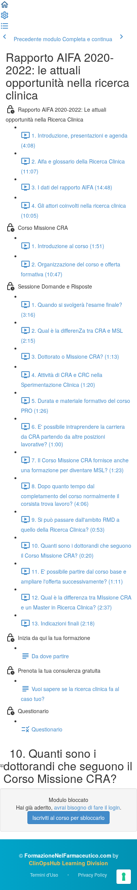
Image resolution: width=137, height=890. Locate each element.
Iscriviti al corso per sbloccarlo (68, 817)
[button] (4, 7)
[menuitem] (4, 17)
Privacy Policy (92, 874)
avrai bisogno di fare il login (87, 807)
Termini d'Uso (44, 874)
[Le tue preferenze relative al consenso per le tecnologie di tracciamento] (123, 876)
